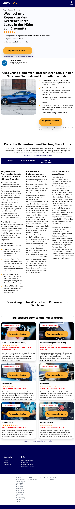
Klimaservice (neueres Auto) (53, 342)
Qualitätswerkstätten (27, 467)
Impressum (7, 464)
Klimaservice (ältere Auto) (14, 342)
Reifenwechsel (46, 422)
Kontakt (6, 460)
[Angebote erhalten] (50, 123)
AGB (40, 477)
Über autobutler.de (27, 460)
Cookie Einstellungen (32, 478)
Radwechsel (7, 422)
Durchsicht (7, 383)
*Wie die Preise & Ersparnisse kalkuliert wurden (18, 56)
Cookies (46, 477)
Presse (6, 462)
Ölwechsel (44, 383)
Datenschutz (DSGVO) (54, 478)
